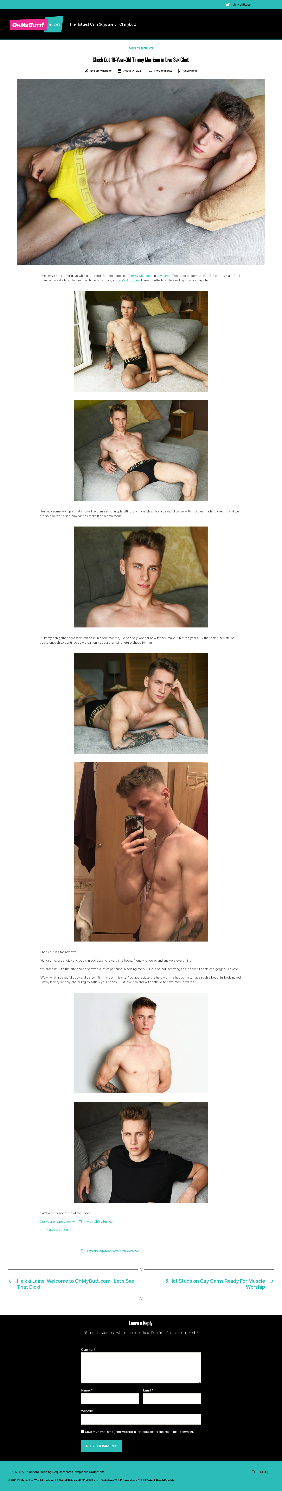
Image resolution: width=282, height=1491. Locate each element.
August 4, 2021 (132, 70)
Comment (88, 1350)
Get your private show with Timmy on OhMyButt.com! (78, 1222)
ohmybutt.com (241, 4)
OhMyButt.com (128, 280)
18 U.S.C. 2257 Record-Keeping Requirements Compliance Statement (56, 1472)
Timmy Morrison (140, 276)
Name (86, 1390)
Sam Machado (103, 70)
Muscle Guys (141, 48)
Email (148, 1390)
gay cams (163, 276)
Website (87, 1411)
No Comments (163, 70)
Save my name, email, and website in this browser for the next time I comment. (139, 1432)
